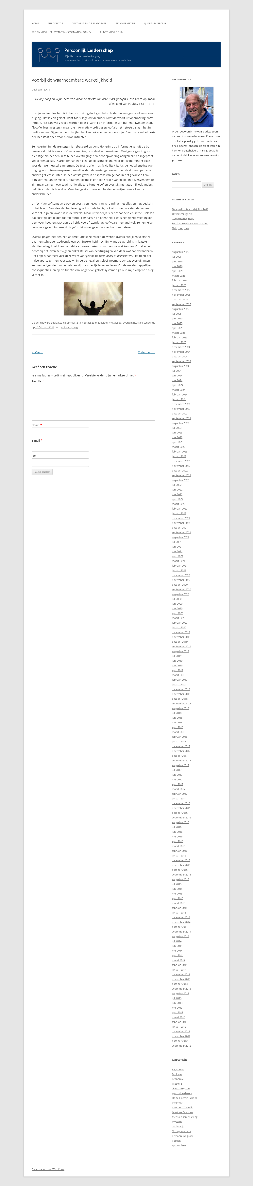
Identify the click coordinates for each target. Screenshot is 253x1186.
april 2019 (177, 670)
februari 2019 (179, 679)
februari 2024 (179, 394)
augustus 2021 (180, 537)
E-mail (37, 440)
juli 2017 (176, 770)
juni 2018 (177, 717)
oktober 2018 (180, 698)
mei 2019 (177, 665)
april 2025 (177, 328)
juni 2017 (177, 774)
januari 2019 (179, 684)
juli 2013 (176, 998)
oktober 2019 (180, 641)
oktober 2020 (180, 584)
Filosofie (177, 1083)
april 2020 (177, 613)
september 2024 (181, 361)
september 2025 (181, 304)
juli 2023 (176, 428)
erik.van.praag (69, 327)
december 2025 (181, 290)
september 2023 (181, 418)
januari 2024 (179, 399)
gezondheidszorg (182, 1093)
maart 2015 (178, 903)
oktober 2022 (180, 470)
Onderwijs (178, 1126)
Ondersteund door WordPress (48, 1169)
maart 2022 (178, 504)
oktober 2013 (180, 984)
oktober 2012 (180, 1041)
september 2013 (181, 988)
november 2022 (181, 466)
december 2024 (181, 347)
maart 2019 (178, 675)
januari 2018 (179, 741)
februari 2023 (179, 451)
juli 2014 (176, 941)
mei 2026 (177, 266)
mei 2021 (177, 551)
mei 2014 (177, 950)
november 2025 (181, 294)
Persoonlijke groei (182, 1136)
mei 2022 (177, 494)
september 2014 (181, 931)
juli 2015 (176, 884)
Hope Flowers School (184, 1098)
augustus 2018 (180, 708)
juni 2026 (177, 261)
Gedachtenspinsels (183, 218)
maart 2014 (178, 960)
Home (35, 23)
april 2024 (177, 385)
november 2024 (181, 351)
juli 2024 (176, 370)
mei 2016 (177, 836)
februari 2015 (179, 908)
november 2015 (181, 865)
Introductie (55, 23)
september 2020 (181, 589)
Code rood (146, 352)
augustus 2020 (180, 594)
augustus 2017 (180, 765)
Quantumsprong (155, 23)
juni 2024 (177, 375)
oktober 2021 (180, 527)
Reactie (38, 381)
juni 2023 (177, 432)
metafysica (115, 322)
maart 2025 (178, 332)
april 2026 (177, 271)
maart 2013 (178, 1017)
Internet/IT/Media (182, 1107)
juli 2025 (176, 313)
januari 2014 (179, 969)
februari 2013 (179, 1022)
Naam (37, 425)
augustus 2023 (180, 423)
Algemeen (178, 1069)
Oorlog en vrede (181, 1131)
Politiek (176, 1140)
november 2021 (181, 523)
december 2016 (181, 803)
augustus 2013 (180, 993)
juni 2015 (177, 889)
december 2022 (181, 461)
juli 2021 (176, 542)
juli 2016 (176, 827)
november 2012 (181, 1036)
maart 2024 (178, 390)
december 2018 (181, 689)
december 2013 (181, 974)
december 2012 (181, 1031)
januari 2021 (179, 570)
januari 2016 (179, 855)
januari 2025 (179, 342)
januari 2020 (179, 627)
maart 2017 (178, 789)
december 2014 (181, 917)
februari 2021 (179, 565)
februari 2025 (179, 337)
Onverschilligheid (182, 214)
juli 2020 (176, 599)
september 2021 (181, 532)
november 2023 (181, 409)
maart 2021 (178, 561)
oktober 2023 (180, 413)
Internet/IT (178, 1102)
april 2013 (177, 1012)
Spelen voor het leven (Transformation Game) (61, 32)
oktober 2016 (180, 812)
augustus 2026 (180, 252)
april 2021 (177, 556)
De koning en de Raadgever (89, 23)
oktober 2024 (180, 356)
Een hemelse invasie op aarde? (190, 223)
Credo (37, 352)
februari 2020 (179, 622)
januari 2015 (179, 912)
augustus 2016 (180, 822)
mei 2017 (177, 779)
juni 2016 (177, 832)
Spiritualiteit (72, 322)
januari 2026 (179, 285)
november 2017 (181, 751)
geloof (104, 322)
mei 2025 (177, 323)
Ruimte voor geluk (111, 32)
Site (34, 456)
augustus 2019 (180, 651)
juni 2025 (177, 318)
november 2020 (181, 580)
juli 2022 (176, 485)
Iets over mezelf (125, 23)
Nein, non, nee (180, 228)
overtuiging (129, 322)
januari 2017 (179, 798)
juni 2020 (177, 603)
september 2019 (181, 646)
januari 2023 (179, 456)
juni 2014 (177, 946)
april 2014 (177, 955)
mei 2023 (177, 437)
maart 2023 (178, 447)
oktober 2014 (180, 927)
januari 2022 (179, 513)
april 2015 (177, 898)
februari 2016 (179, 851)
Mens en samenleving (184, 1117)
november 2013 (181, 979)
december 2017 (181, 746)
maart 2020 (178, 618)
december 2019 (181, 632)
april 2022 (177, 499)
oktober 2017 (180, 755)
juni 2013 (177, 1003)
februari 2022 (179, 508)
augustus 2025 (180, 309)
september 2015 (181, 874)
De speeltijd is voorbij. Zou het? (190, 209)
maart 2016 (178, 846)
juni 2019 (177, 660)
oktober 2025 (180, 299)
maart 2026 (178, 275)
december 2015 (181, 860)
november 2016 (181, 808)
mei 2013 (177, 1007)
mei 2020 (177, 608)
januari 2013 (179, 1026)
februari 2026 (179, 280)
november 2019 (181, 637)
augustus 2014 (180, 936)
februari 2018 (179, 736)
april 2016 (177, 841)
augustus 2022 (180, 480)
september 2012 (181, 1045)
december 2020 (181, 575)
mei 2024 (177, 380)
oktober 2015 (180, 870)
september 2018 (181, 703)
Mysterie (177, 1121)
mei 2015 (177, 893)
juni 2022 (177, 489)
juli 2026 (176, 256)
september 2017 (181, 760)
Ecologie (177, 1074)
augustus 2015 (180, 879)
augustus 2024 (180, 366)
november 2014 (181, 922)
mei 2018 (177, 722)
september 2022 (181, 475)
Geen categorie (181, 1088)
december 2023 (181, 404)
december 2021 (181, 518)
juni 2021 (177, 546)
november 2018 (181, 694)
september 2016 (181, 817)
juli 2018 (176, 713)
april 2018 (177, 727)
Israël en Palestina (182, 1112)
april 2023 (177, 442)
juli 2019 (176, 656)
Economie (178, 1079)
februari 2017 (179, 793)
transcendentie (146, 322)
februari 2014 (179, 965)
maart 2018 (178, 732)
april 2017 (177, 784)
